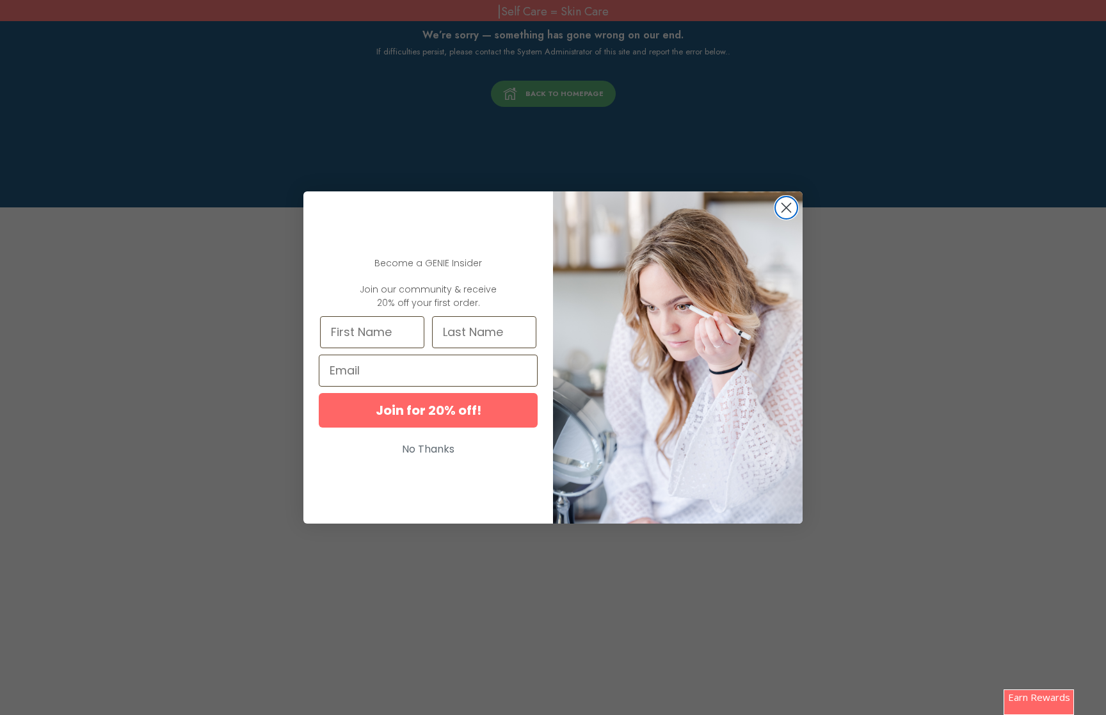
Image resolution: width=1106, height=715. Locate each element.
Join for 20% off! (428, 410)
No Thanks (428, 449)
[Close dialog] (786, 208)
